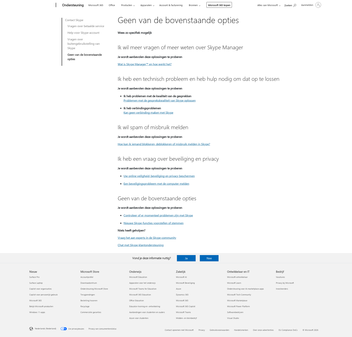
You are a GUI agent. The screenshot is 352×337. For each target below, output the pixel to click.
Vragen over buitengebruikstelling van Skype (83, 43)
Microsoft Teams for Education (142, 288)
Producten (126, 5)
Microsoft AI (181, 277)
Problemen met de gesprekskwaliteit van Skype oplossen (160, 100)
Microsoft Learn (234, 282)
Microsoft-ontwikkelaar (237, 277)
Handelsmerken (241, 330)
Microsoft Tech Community (239, 294)
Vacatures (280, 277)
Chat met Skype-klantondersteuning (141, 245)
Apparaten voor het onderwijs (142, 282)
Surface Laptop (36, 282)
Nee (209, 258)
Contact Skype (74, 20)
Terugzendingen (87, 294)
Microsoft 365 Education (140, 294)
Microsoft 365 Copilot (185, 306)
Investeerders (282, 288)
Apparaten (146, 5)
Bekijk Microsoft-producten (41, 306)
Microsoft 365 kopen (219, 5)
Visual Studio (233, 318)
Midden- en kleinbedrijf (186, 318)
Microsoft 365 (95, 5)
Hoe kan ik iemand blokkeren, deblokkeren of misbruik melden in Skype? (164, 144)
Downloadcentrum (88, 282)
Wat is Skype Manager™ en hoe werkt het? (145, 64)
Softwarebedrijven (235, 312)
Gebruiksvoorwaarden (219, 330)
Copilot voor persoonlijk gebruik (43, 294)
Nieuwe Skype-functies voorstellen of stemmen (154, 223)
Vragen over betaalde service (85, 26)
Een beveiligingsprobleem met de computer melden (156, 183)
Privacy (202, 330)
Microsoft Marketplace (237, 300)
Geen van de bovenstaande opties (84, 57)
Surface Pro (34, 277)
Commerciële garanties (90, 312)
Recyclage (84, 306)
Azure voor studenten (138, 318)
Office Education (136, 300)
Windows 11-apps (37, 312)
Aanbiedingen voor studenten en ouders (147, 312)
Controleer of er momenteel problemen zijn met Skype (158, 215)
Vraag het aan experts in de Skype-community (147, 238)
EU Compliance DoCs (288, 330)
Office (112, 5)
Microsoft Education (138, 277)
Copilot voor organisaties (40, 288)
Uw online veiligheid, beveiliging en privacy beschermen (159, 176)
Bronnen (193, 5)
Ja (186, 258)
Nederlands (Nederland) (45, 328)
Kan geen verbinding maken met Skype (148, 112)
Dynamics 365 (182, 294)
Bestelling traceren (88, 300)
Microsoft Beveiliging (185, 282)
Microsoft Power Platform (238, 306)
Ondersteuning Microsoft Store (94, 288)
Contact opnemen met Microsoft (179, 330)
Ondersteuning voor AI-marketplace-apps (245, 288)
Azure (178, 288)
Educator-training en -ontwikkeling (144, 306)
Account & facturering (171, 5)
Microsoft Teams (183, 312)
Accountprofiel (86, 277)
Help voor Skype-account (83, 32)
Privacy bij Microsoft (285, 282)
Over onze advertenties (263, 330)
